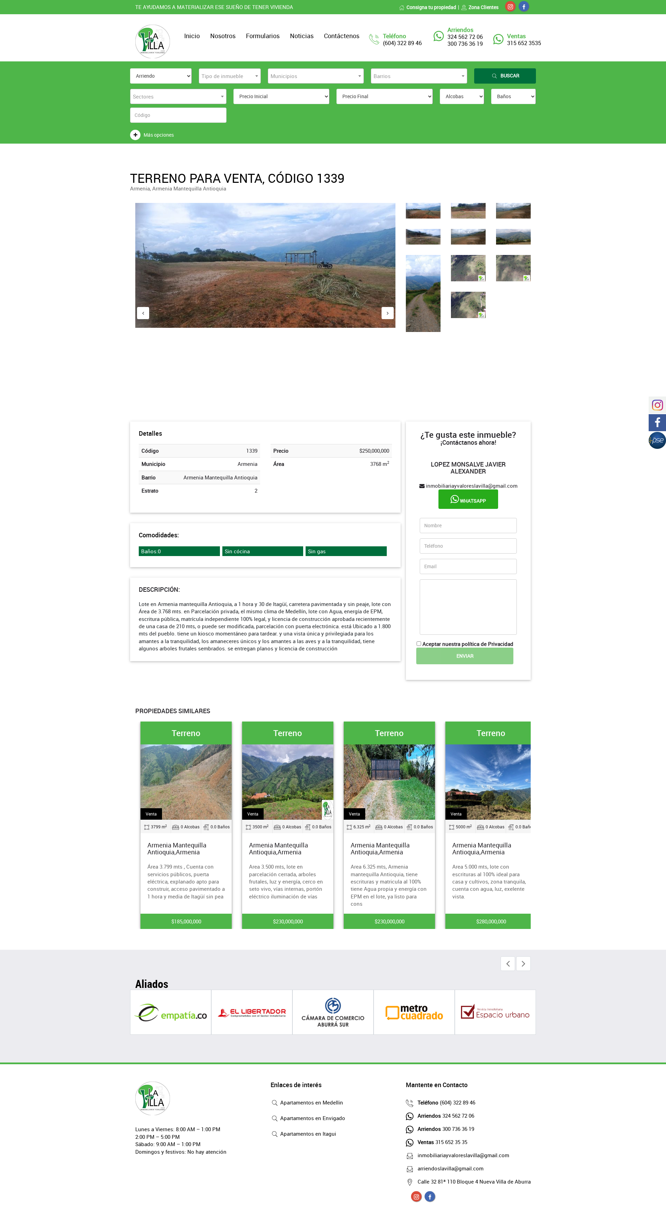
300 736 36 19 (446, 1128)
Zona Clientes (483, 7)
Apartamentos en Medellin (311, 1102)
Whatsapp (472, 500)
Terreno (186, 733)
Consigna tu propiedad (431, 7)
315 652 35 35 (442, 1141)
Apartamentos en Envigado (312, 1118)
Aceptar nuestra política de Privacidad (467, 643)
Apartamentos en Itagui (307, 1133)
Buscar (510, 75)
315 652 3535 (524, 43)
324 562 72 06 (446, 1115)
